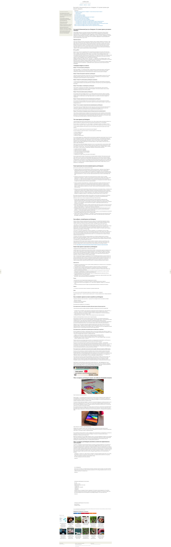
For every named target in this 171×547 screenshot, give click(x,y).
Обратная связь (92, 543)
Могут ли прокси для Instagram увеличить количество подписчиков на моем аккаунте (89, 25)
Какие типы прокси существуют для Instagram (82, 19)
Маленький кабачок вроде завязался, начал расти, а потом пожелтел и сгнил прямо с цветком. (65, 28)
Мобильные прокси (93, 508)
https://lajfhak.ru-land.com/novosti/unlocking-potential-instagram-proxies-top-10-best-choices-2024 (92, 244)
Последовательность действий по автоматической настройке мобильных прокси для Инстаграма (92, 23)
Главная (81, 4)
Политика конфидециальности (78, 544)
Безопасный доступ (78, 508)
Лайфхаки (85, 1)
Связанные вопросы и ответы (80, 14)
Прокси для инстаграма (82, 509)
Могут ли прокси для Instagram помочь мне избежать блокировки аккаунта (87, 24)
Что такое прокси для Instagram (80, 15)
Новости (85, 4)
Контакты (76, 543)
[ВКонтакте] (77, 513)
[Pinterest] (85, 513)
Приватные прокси (79, 12)
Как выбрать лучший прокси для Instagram (82, 18)
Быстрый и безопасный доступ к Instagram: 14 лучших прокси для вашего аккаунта (88, 11)
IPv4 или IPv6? (78, 13)
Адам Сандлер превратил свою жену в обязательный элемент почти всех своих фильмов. (65, 31)
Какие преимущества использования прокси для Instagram (84, 16)
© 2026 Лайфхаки (61, 543)
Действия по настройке (87, 508)
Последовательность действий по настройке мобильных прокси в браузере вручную (90, 21)
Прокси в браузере (97, 508)
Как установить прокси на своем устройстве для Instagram (84, 20)
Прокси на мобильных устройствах (104, 508)
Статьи (89, 4)
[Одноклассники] (92, 513)
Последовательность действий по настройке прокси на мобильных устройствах (89, 22)
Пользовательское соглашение (80, 543)
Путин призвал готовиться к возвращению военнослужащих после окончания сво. (65, 19)
